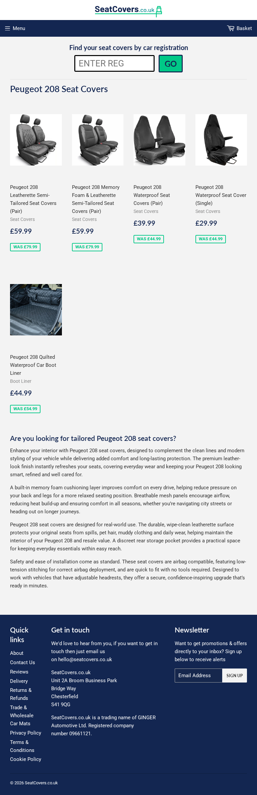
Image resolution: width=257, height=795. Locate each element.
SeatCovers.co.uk (41, 782)
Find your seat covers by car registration (128, 47)
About (16, 653)
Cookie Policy (25, 759)
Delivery (19, 681)
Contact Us (22, 662)
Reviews (19, 672)
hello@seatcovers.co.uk (85, 659)
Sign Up (235, 675)
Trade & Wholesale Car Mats (21, 716)
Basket (244, 28)
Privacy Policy (25, 733)
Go (171, 63)
